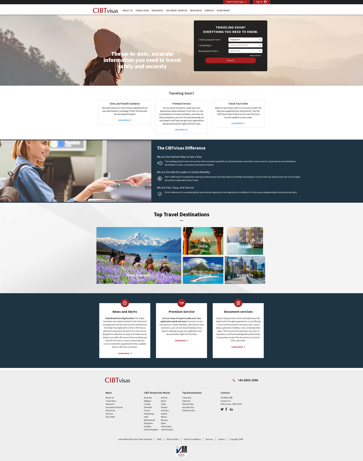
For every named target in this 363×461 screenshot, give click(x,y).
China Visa (186, 397)
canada (147, 404)
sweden (147, 426)
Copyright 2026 (236, 439)
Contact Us (225, 401)
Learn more (123, 353)
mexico (164, 416)
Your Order (223, 10)
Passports (157, 10)
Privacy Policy (173, 439)
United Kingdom (151, 429)
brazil (163, 401)
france (147, 410)
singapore (148, 423)
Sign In (259, 1)
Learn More (123, 120)
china (163, 404)
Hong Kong (149, 413)
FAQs (159, 439)
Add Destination (255, 56)
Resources (196, 10)
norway (164, 420)
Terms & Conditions (192, 439)
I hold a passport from (209, 39)
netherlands (149, 420)
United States (167, 429)
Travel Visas (142, 10)
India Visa (186, 401)
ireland (164, 413)
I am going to (205, 45)
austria (164, 397)
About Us (128, 10)
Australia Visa (188, 407)
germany (165, 410)
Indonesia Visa (188, 410)
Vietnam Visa (187, 404)
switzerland (166, 426)
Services (209, 10)
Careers (221, 439)
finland (164, 407)
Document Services (176, 10)
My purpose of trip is (208, 50)
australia (148, 397)
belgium (147, 401)
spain (163, 423)
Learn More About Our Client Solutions (135, 439)
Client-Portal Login (235, 1)
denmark (148, 407)
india (146, 416)
